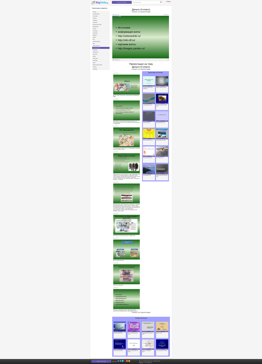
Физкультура (95, 58)
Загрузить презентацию (121, 2)
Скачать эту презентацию (141, 12)
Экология (94, 66)
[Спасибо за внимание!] (126, 284)
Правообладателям (148, 361)
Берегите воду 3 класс (118, 333)
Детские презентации (97, 24)
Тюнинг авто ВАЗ (146, 122)
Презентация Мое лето (147, 157)
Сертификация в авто (147, 104)
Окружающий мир (96, 47)
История (94, 28)
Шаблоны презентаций (97, 64)
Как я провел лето (159, 157)
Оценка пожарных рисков (161, 87)
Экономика (95, 69)
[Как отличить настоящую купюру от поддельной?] (126, 234)
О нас (141, 361)
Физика (94, 56)
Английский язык (96, 13)
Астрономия (95, 16)
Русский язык (95, 52)
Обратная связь (157, 361)
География (95, 20)
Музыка (94, 37)
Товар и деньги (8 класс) (118, 350)
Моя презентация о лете (148, 140)
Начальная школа (96, 41)
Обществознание (96, 45)
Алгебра (94, 11)
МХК (94, 39)
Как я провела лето (147, 175)
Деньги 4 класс (159, 333)
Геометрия (95, 22)
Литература (95, 30)
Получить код (116, 14)
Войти (169, 1)
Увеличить (166, 14)
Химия (94, 62)
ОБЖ (94, 43)
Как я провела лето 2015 (161, 140)
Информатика (95, 26)
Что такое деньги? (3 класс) (161, 350)
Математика (95, 33)
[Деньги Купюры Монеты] (126, 259)
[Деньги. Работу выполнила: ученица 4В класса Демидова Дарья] (126, 94)
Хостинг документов (148, 362)
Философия (95, 60)
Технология (95, 54)
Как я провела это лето (160, 122)
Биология (95, 18)
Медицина (95, 35)
